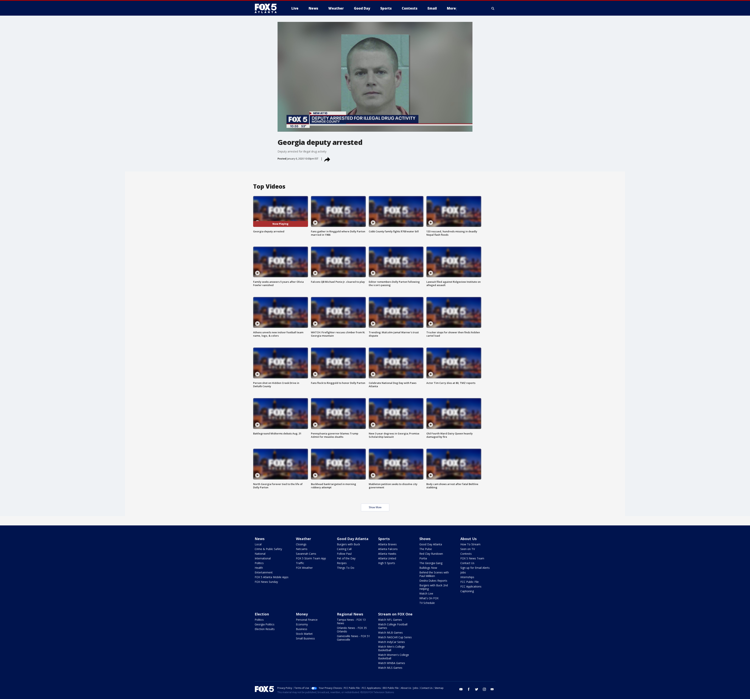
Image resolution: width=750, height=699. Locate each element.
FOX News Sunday (266, 582)
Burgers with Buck (348, 544)
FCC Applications (470, 586)
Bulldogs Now (428, 568)
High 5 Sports (386, 563)
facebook (469, 689)
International (263, 558)
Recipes (342, 563)
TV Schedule (427, 603)
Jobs (463, 572)
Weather (303, 538)
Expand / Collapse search (493, 8)
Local (258, 544)
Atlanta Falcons (388, 549)
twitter (476, 689)
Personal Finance (307, 619)
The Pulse (425, 549)
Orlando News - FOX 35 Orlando (352, 629)
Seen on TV (467, 549)
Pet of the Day (346, 558)
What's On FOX (428, 598)
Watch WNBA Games (391, 663)
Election (262, 614)
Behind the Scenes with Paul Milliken (434, 574)
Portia (423, 558)
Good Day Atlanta (352, 538)
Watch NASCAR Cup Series (395, 637)
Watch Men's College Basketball (391, 648)
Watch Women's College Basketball (393, 656)
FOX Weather (304, 568)
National (260, 553)
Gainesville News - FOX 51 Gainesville (353, 637)
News (259, 538)
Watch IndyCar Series (391, 642)
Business (301, 629)
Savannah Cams (306, 553)
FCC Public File (469, 582)
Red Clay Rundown (431, 553)
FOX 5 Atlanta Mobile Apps (271, 577)
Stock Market (304, 634)
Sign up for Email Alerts (475, 568)
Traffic (300, 563)
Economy (302, 624)
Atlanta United (387, 558)
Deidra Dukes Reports (433, 580)
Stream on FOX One (395, 614)
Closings (301, 544)
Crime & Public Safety (268, 549)
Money (302, 614)
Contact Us (467, 563)
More (451, 8)
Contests (466, 553)
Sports (384, 538)
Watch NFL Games (390, 619)
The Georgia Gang (430, 563)
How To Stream (470, 544)
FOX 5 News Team (472, 558)
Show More (375, 507)
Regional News (350, 614)
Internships (467, 577)
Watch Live (426, 593)
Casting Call (344, 549)
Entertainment (264, 572)
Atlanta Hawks (387, 553)
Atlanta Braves (387, 544)
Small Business (305, 638)
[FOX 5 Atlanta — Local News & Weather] (267, 8)
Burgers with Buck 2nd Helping (433, 587)
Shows (424, 538)
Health (259, 568)
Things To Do (345, 568)
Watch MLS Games (390, 668)
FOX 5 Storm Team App (311, 558)
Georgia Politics (264, 624)
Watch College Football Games (392, 626)
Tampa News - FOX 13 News (351, 621)
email (492, 689)
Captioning (467, 591)
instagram (484, 689)
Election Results (265, 629)
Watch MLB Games (390, 632)
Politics (259, 563)
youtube (461, 689)
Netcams (301, 549)
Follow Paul (344, 553)
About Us (468, 538)
